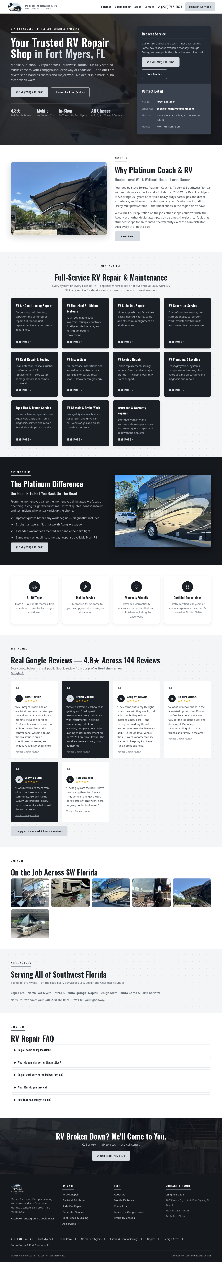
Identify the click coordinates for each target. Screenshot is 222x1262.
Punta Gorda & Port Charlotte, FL (30, 1245)
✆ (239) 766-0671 (170, 6)
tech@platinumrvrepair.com (175, 108)
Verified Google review (27, 751)
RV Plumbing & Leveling (184, 359)
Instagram (30, 1218)
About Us (119, 1194)
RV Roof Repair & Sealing (32, 359)
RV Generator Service (182, 305)
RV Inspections (76, 359)
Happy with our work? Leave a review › (39, 831)
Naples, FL (153, 1239)
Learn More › (127, 236)
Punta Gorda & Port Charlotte (139, 993)
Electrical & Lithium (74, 1200)
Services (106, 7)
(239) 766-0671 (166, 102)
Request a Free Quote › (70, 92)
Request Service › (200, 7)
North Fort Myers (39, 993)
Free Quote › (154, 74)
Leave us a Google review (129, 1212)
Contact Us (120, 1206)
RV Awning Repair (129, 359)
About (137, 7)
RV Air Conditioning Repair (33, 305)
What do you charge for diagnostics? (39, 1062)
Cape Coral (18, 993)
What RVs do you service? (33, 1087)
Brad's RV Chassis (124, 1217)
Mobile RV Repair (124, 1200)
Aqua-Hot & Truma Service (33, 407)
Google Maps (46, 1218)
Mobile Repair (122, 7)
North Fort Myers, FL (93, 1239)
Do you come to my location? (34, 1050)
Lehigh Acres (108, 993)
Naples (93, 993)
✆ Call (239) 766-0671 (30, 92)
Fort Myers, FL (46, 1239)
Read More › (23, 341)
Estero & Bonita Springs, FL (126, 1239)
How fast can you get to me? (35, 1099)
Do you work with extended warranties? (40, 1074)
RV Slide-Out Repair (130, 305)
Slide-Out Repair (72, 1206)
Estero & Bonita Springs (69, 993)
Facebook (16, 1218)
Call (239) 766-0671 (57, 1000)
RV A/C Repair (70, 1194)
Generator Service (73, 1212)
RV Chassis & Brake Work (83, 407)
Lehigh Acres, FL (173, 1239)
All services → (70, 1223)
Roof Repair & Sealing (75, 1217)
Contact (149, 7)
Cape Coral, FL (67, 1239)
